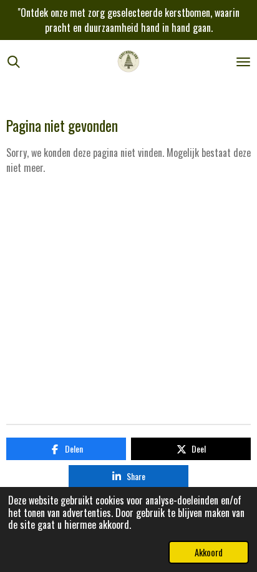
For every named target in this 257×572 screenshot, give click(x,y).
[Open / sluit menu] (243, 62)
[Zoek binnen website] (13, 62)
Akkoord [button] (209, 552)
